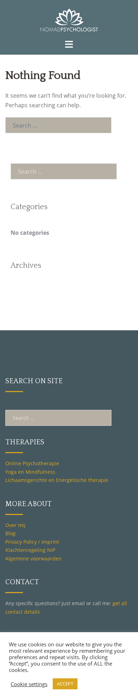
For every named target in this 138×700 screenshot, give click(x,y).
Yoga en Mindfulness (30, 471)
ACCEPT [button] (65, 683)
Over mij (15, 525)
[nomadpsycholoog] (69, 19)
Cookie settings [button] (29, 684)
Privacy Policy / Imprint (32, 541)
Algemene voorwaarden (33, 558)
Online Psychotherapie (32, 463)
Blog (10, 533)
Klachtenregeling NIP (30, 550)
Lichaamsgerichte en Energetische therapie (56, 480)
